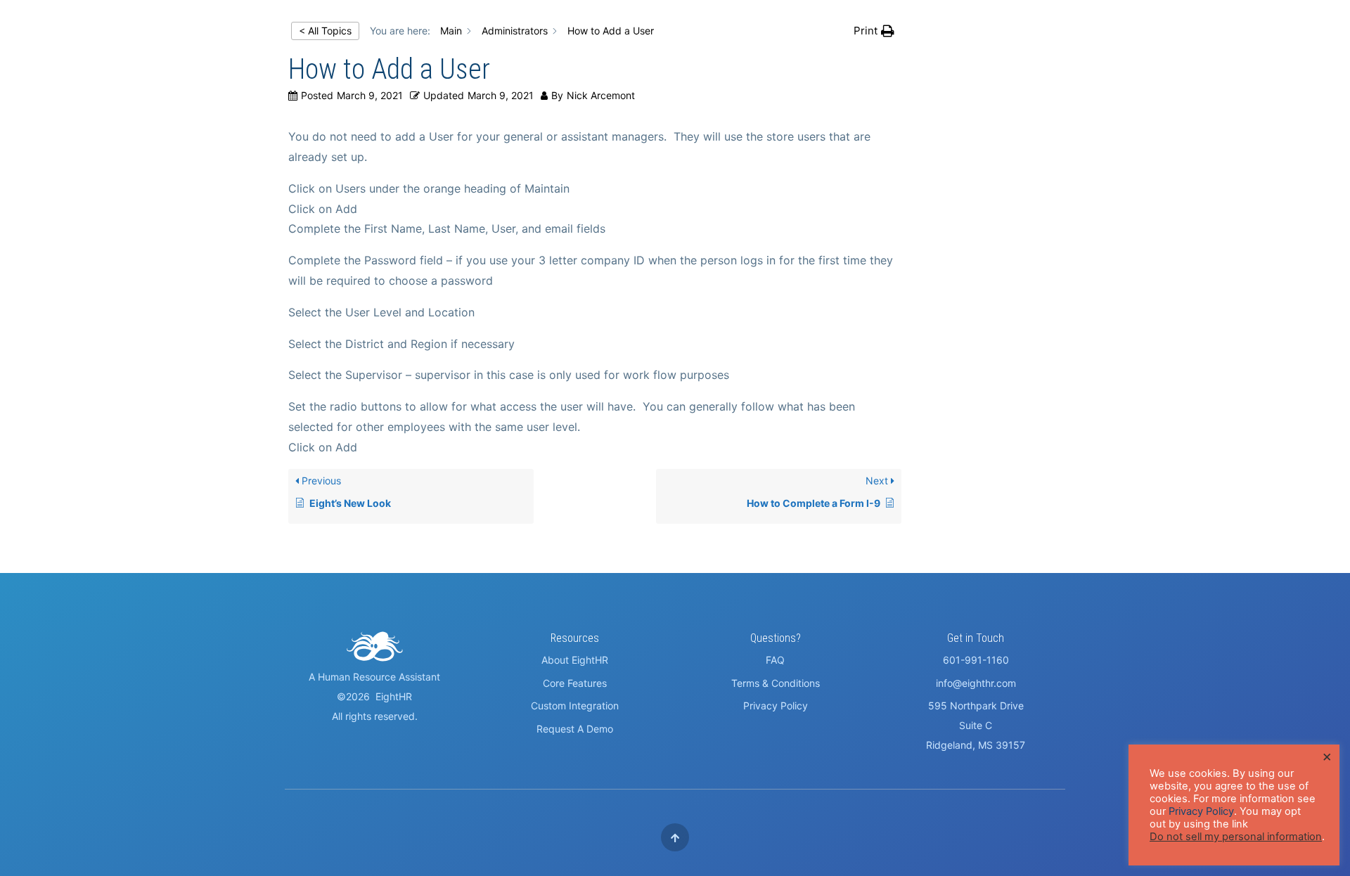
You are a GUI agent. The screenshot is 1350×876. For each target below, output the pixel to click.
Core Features (575, 683)
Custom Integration (575, 705)
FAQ (775, 660)
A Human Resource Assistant (374, 677)
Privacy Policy (775, 705)
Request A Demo (574, 729)
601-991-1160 (976, 660)
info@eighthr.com (976, 683)
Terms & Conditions (775, 683)
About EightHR (574, 660)
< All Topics (325, 31)
